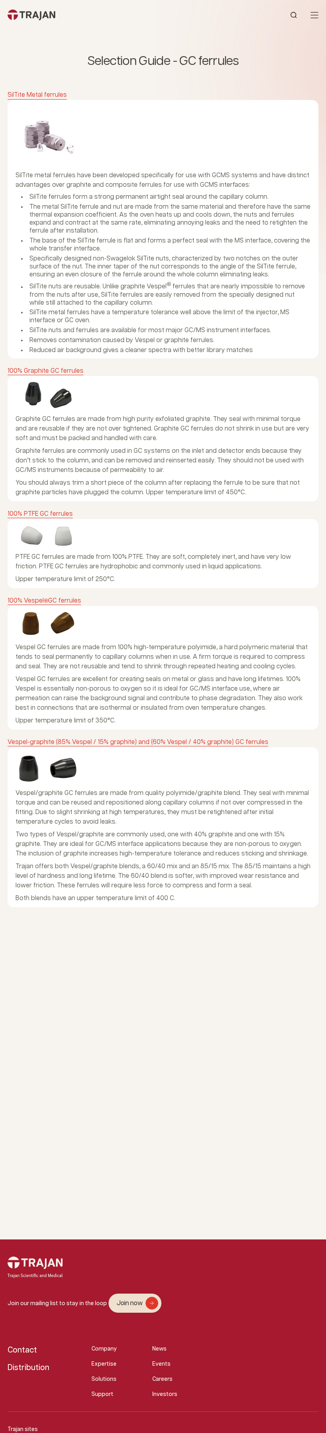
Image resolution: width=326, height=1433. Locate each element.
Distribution (28, 1368)
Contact (22, 1350)
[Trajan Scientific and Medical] (85, 15)
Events (161, 1364)
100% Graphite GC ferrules (45, 371)
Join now (129, 1303)
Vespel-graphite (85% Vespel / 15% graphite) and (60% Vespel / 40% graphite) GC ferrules (138, 742)
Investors (164, 1394)
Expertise (103, 1364)
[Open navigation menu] (314, 15)
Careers (162, 1379)
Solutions (103, 1379)
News (159, 1349)
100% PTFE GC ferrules (40, 514)
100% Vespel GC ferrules (44, 600)
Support (102, 1394)
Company (104, 1349)
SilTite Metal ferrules (37, 95)
